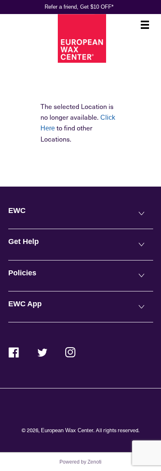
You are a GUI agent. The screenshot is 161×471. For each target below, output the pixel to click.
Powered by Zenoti (80, 462)
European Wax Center (67, 430)
